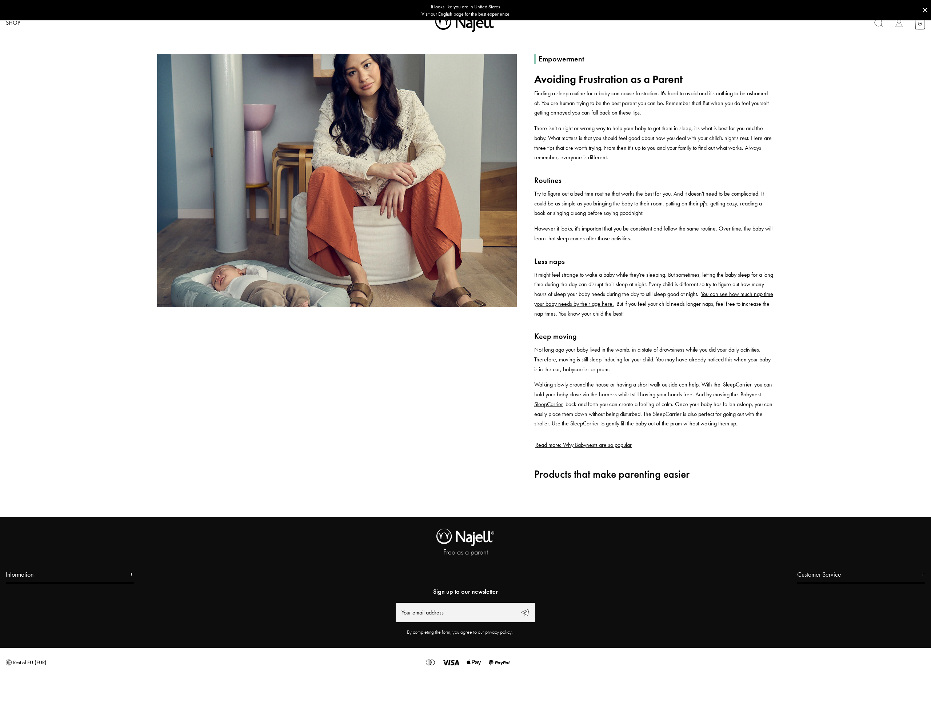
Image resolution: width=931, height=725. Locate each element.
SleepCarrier (737, 384)
